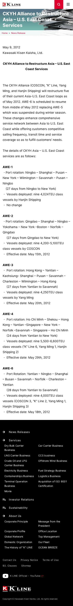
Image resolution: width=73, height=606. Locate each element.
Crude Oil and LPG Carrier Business (15, 463)
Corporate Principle (16, 521)
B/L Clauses (10, 565)
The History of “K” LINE (18, 547)
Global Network (13, 536)
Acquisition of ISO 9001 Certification (52, 483)
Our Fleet (43, 542)
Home (5, 33)
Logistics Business (49, 476)
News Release (18, 33)
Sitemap (26, 565)
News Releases (19, 432)
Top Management (49, 536)
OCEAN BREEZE (47, 547)
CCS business (46, 455)
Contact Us (9, 560)
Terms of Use (51, 560)
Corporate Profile (14, 531)
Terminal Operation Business (15, 483)
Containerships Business (19, 476)
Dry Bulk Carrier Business (14, 448)
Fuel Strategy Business (52, 470)
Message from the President (49, 523)
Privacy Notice (29, 560)
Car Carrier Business (50, 445)
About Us (15, 516)
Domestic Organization (18, 542)
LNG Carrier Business (17, 455)
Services (15, 440)
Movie (8, 491)
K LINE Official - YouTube (25, 575)
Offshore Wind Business (52, 460)
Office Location (47, 531)
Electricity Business (16, 470)
